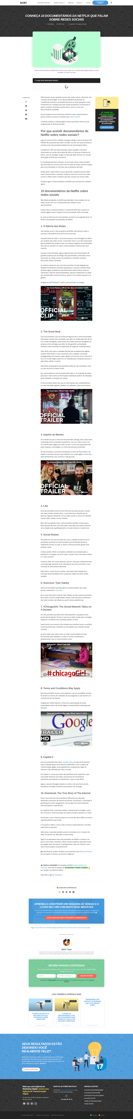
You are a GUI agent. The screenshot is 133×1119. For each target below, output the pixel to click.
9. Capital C (46, 34)
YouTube (58, 539)
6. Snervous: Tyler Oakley (51, 26)
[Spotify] (35, 1059)
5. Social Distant (48, 24)
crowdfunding (67, 711)
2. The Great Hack (48, 17)
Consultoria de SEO (89, 1054)
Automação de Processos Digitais (94, 1051)
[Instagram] (28, 1059)
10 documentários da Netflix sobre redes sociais (57, 12)
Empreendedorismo (40, 877)
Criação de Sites (88, 1059)
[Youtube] (24, 1059)
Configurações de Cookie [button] (118, 1116)
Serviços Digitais (91, 1042)
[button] (26, 51)
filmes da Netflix (86, 801)
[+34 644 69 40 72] (66, 1051)
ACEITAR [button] (129, 1116)
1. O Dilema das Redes (50, 14)
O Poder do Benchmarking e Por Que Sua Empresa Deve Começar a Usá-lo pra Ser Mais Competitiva (66, 966)
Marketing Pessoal (62, 877)
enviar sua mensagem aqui (68, 1045)
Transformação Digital (83, 877)
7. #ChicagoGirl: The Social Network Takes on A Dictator (62, 29)
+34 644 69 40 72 (66, 1055)
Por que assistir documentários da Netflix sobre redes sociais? (62, 9)
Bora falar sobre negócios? (65, 1042)
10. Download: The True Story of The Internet (58, 36)
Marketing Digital (52, 877)
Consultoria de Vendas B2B (92, 1048)
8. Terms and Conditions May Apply (55, 31)
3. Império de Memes (50, 19)
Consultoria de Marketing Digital (93, 1045)
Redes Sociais (72, 877)
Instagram (58, 824)
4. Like (44, 22)
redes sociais (74, 66)
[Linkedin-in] (31, 1059)
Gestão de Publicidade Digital (92, 1057)
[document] (66, 1097)
